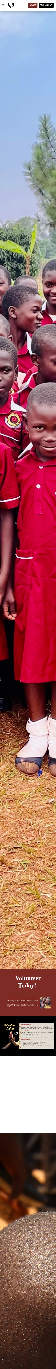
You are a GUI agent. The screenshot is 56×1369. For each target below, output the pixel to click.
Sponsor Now (46, 5)
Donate (33, 5)
